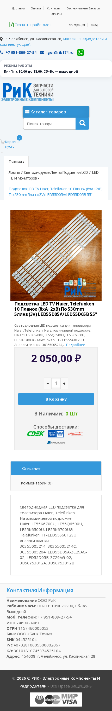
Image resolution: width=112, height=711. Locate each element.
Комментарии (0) (37, 482)
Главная (15, 161)
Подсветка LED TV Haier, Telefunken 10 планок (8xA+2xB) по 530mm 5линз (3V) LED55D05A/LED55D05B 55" (55, 191)
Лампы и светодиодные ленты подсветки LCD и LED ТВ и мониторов (53, 175)
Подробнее (75, 344)
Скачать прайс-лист (32, 24)
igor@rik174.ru (59, 52)
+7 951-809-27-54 (20, 52)
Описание (31, 468)
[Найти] (82, 124)
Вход (94, 25)
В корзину (56, 399)
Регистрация (76, 25)
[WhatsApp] (80, 52)
